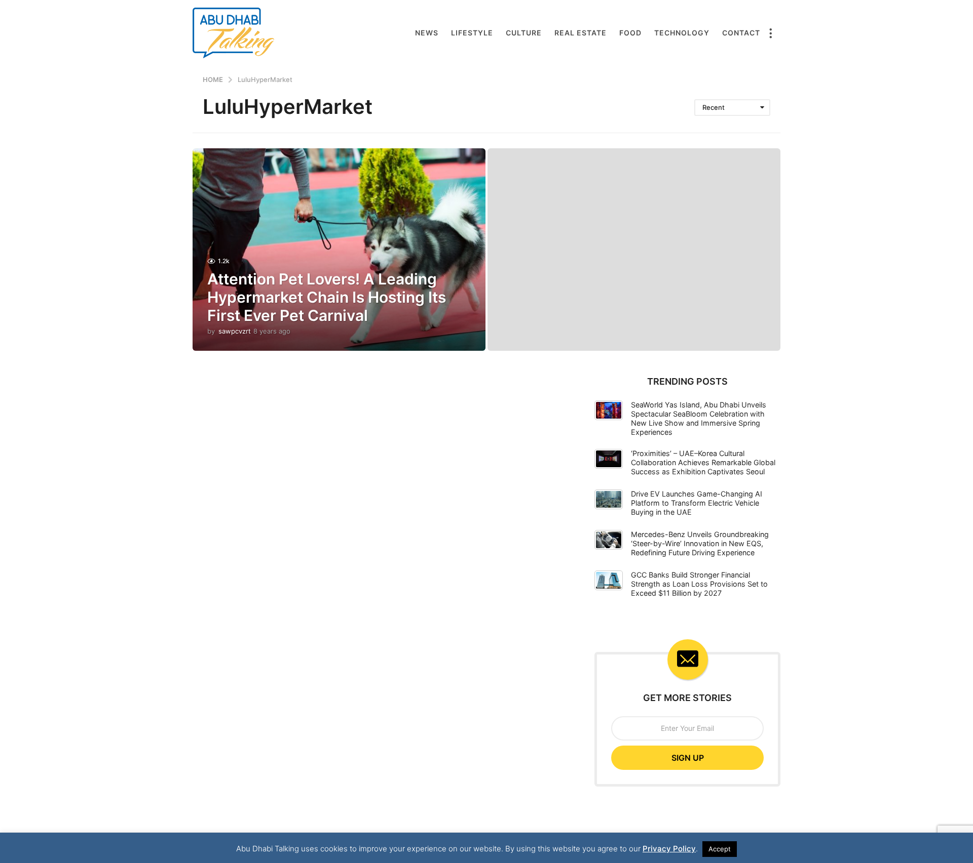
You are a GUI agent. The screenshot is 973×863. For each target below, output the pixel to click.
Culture (524, 32)
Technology (681, 32)
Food (630, 32)
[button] (770, 33)
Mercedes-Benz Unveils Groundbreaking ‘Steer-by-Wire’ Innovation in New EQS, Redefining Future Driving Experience (700, 543)
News (426, 32)
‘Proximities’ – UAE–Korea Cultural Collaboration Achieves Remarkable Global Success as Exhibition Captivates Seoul (703, 462)
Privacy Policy (669, 848)
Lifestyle (472, 32)
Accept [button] (719, 849)
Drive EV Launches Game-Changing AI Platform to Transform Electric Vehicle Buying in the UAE (696, 502)
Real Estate (580, 32)
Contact (741, 32)
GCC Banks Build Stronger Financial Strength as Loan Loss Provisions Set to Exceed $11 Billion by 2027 (699, 583)
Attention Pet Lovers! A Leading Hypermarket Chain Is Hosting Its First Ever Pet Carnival (326, 297)
